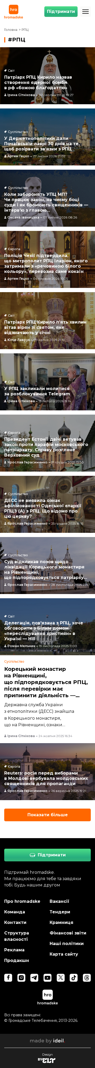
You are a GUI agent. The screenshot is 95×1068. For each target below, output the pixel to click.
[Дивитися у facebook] (8, 978)
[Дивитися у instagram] (21, 978)
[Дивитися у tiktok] (74, 978)
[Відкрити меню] (85, 11)
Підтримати (61, 11)
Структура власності (16, 936)
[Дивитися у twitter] (61, 978)
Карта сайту (64, 954)
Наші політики (67, 943)
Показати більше (47, 814)
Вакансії (59, 901)
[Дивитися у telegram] (34, 978)
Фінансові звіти (68, 933)
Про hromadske (22, 901)
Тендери (60, 911)
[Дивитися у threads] (87, 978)
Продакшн (16, 960)
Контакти (15, 922)
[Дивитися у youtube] (47, 978)
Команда (14, 911)
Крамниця (61, 922)
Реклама (14, 949)
